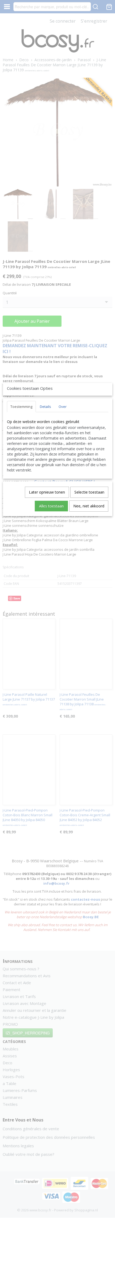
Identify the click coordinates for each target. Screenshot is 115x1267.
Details (45, 406)
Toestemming (21, 406)
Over (63, 406)
